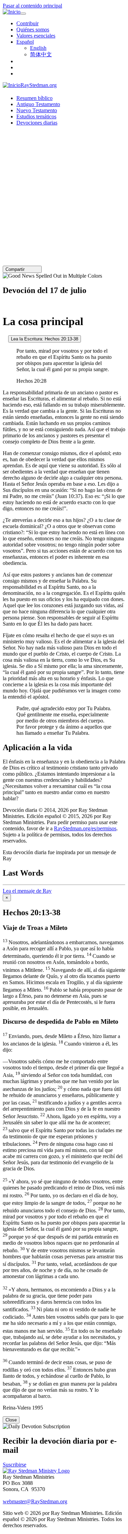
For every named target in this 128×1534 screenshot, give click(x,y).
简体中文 (41, 54)
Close (11, 1419)
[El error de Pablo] (5, 338)
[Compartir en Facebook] (37, 269)
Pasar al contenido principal (32, 6)
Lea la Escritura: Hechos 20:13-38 (44, 338)
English (38, 48)
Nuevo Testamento (36, 110)
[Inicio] (11, 12)
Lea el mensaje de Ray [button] (27, 891)
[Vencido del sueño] (5, 305)
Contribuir (27, 23)
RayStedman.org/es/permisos (85, 828)
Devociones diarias (36, 123)
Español (25, 42)
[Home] (36, 1471)
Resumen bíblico (34, 98)
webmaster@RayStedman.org (35, 1501)
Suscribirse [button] (14, 1464)
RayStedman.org (38, 85)
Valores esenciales (35, 36)
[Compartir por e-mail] (27, 269)
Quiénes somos (32, 29)
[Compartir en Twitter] (32, 269)
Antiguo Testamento (38, 104)
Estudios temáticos (36, 116)
